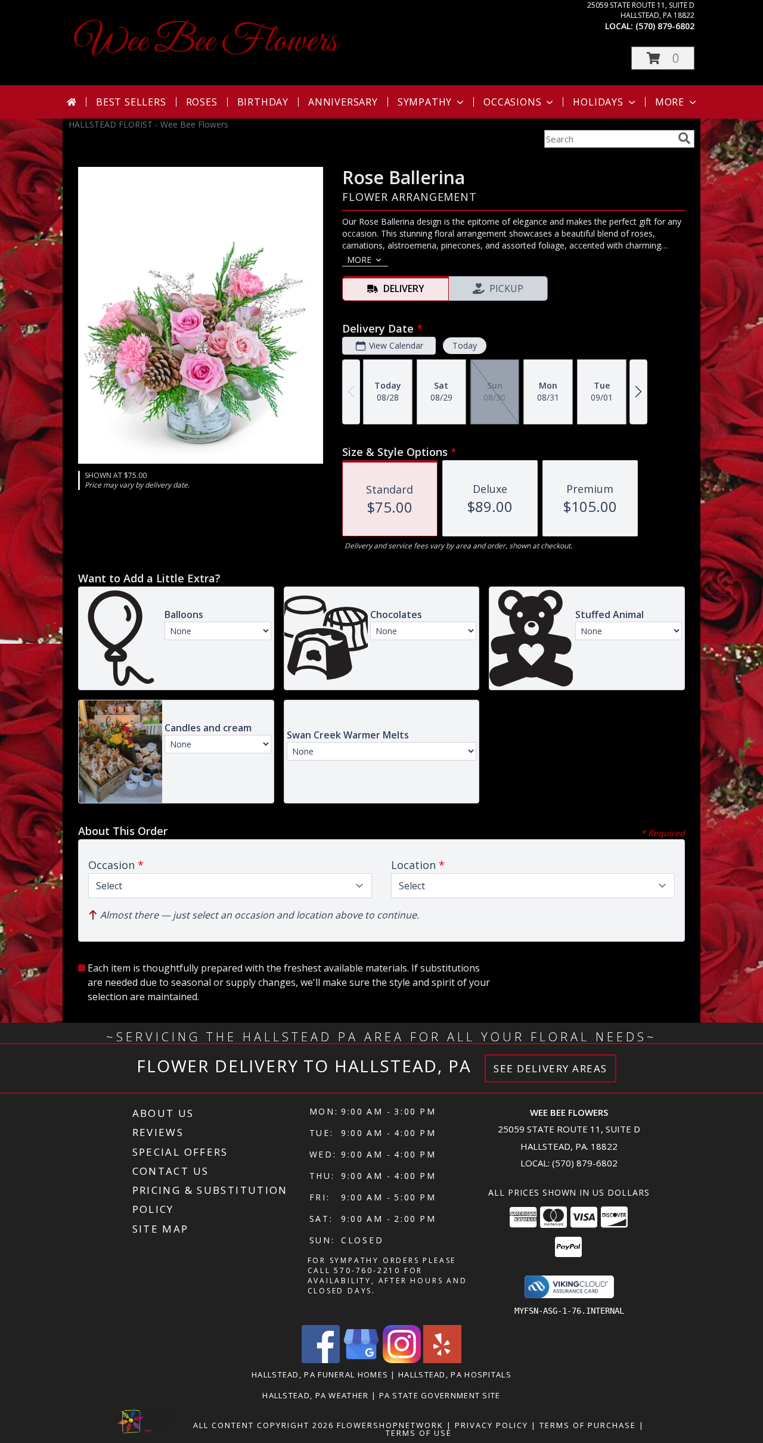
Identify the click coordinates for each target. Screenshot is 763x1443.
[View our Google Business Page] (361, 1360)
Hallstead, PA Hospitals (454, 1374)
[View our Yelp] (442, 1360)
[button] (662, 58)
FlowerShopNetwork (390, 1425)
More (669, 101)
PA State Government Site (440, 1395)
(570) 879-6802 (664, 26)
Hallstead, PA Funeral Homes (320, 1374)
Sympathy (425, 101)
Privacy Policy (491, 1425)
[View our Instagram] (402, 1360)
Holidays (598, 101)
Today (464, 345)
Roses (202, 101)
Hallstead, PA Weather (315, 1395)
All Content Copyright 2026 (263, 1425)
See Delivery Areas (550, 1068)
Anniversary (343, 101)
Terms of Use (419, 1433)
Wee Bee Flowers (206, 42)
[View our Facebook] (321, 1360)
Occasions (512, 101)
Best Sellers (131, 101)
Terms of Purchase (587, 1425)
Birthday (263, 101)
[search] (684, 138)
